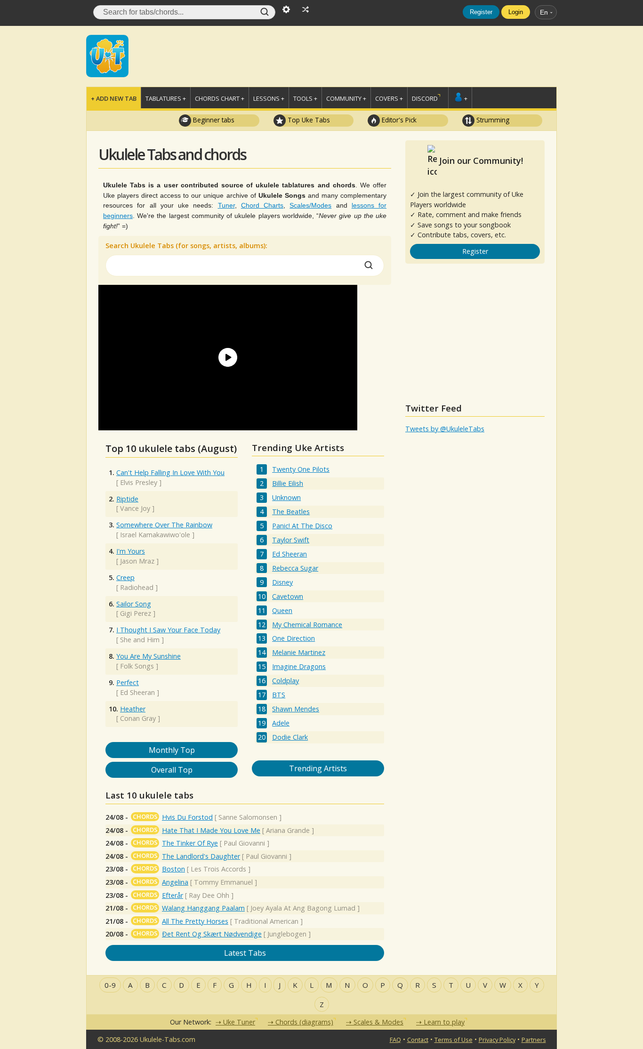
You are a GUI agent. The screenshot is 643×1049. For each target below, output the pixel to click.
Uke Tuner (239, 1021)
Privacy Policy (497, 1039)
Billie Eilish (287, 483)
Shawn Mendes (295, 708)
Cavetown (287, 596)
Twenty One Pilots (301, 469)
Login (515, 12)
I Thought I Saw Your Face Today (168, 629)
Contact (417, 1039)
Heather (132, 708)
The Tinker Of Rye (190, 843)
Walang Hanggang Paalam (203, 908)
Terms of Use (453, 1039)
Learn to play (444, 1021)
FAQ (395, 1039)
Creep (125, 577)
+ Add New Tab (114, 98)
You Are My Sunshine (148, 656)
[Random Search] (305, 8)
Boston (173, 868)
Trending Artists (318, 768)
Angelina (175, 882)
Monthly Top (172, 750)
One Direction (293, 638)
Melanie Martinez (298, 652)
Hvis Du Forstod (187, 817)
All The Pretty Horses (195, 921)
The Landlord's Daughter (201, 856)
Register (481, 12)
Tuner (226, 205)
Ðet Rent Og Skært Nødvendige (212, 933)
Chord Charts (262, 205)
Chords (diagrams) (304, 1021)
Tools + (305, 98)
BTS (278, 694)
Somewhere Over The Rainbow (164, 524)
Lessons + (268, 98)
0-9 (110, 985)
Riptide (127, 498)
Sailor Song (133, 603)
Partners (534, 1039)
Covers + (389, 98)
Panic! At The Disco (302, 525)
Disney (282, 582)
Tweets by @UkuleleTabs (444, 428)
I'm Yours (130, 551)
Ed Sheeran (289, 553)
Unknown (286, 497)
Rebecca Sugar (295, 568)
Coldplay (285, 680)
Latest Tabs (245, 953)
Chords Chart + (219, 98)
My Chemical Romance (307, 624)
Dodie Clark (290, 737)
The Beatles (291, 511)
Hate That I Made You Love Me (211, 830)
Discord (425, 98)
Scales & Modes (378, 1021)
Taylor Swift (290, 539)
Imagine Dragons (299, 666)
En (544, 12)
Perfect (127, 682)
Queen (282, 610)
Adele (280, 722)
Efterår (172, 895)
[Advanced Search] (286, 8)
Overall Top (172, 770)
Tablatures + (165, 98)
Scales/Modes (310, 205)
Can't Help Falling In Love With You (170, 472)
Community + (346, 98)
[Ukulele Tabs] (107, 55)
